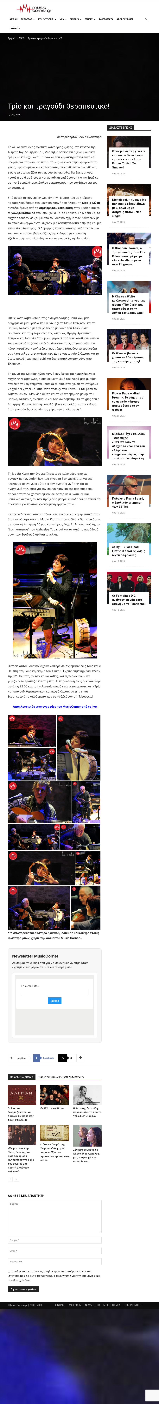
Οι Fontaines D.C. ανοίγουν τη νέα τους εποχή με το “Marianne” (129, 600)
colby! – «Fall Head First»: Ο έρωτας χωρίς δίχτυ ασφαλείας (128, 551)
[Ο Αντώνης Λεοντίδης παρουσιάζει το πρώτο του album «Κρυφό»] (87, 1095)
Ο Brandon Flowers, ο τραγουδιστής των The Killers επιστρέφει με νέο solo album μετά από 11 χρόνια (128, 256)
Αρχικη (13, 19)
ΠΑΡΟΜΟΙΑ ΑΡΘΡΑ (21, 1077)
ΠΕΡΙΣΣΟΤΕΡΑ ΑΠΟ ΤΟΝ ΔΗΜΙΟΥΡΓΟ (61, 1077)
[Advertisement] (105, 9)
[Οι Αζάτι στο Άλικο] (54, 1095)
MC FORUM (75, 1305)
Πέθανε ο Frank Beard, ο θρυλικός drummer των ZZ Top (128, 502)
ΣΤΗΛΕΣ (89, 19)
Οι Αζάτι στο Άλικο (52, 1108)
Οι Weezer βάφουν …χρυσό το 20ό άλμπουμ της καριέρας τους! (128, 357)
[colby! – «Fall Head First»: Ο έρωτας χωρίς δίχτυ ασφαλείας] (129, 539)
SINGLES (74, 19)
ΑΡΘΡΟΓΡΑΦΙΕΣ (125, 19)
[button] (146, 19)
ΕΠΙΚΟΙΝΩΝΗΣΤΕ (133, 1305)
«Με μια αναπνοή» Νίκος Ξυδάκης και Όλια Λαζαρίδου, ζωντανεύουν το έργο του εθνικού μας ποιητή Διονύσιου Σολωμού (21, 1160)
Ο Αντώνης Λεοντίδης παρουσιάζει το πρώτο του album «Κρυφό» (87, 1112)
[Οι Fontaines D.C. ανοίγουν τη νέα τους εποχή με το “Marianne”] (129, 588)
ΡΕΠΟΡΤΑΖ (26, 19)
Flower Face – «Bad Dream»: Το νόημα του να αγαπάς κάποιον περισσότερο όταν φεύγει (127, 402)
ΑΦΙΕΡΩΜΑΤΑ (106, 19)
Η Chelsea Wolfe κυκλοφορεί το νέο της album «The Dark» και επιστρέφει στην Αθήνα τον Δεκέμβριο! (128, 305)
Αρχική (11, 38)
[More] (80, 1058)
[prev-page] (10, 1179)
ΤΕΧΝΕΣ (13, 28)
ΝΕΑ (62, 19)
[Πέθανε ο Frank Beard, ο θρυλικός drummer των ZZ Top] (129, 491)
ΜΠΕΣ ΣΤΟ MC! (111, 1305)
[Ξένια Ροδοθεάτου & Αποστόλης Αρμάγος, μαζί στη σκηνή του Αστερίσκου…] (87, 1136)
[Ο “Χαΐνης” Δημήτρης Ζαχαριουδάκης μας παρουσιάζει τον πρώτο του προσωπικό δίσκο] (54, 1133)
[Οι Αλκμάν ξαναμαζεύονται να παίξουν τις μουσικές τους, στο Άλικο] (22, 1095)
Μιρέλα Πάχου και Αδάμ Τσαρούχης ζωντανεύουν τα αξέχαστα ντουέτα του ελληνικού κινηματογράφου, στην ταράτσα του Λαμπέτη (128, 446)
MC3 (21, 38)
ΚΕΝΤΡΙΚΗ (59, 1305)
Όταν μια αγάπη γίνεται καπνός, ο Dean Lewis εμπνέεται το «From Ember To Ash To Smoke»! (128, 159)
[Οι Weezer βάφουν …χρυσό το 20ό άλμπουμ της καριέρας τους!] (129, 345)
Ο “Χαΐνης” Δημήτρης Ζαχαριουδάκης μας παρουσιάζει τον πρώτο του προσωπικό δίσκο (54, 1152)
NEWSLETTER (92, 1305)
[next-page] (16, 1179)
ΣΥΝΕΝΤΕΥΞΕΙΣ (46, 19)
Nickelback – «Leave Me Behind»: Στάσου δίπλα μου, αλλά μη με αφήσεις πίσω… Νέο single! (129, 208)
